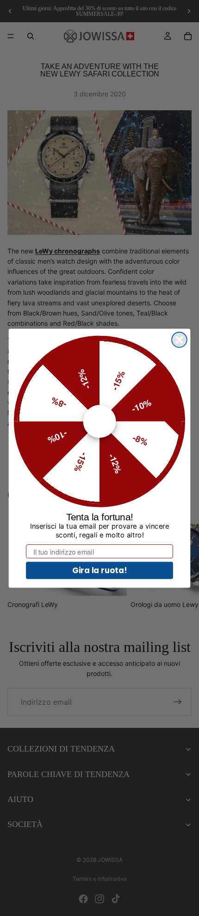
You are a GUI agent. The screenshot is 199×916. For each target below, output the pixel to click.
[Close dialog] (179, 339)
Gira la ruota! (99, 569)
